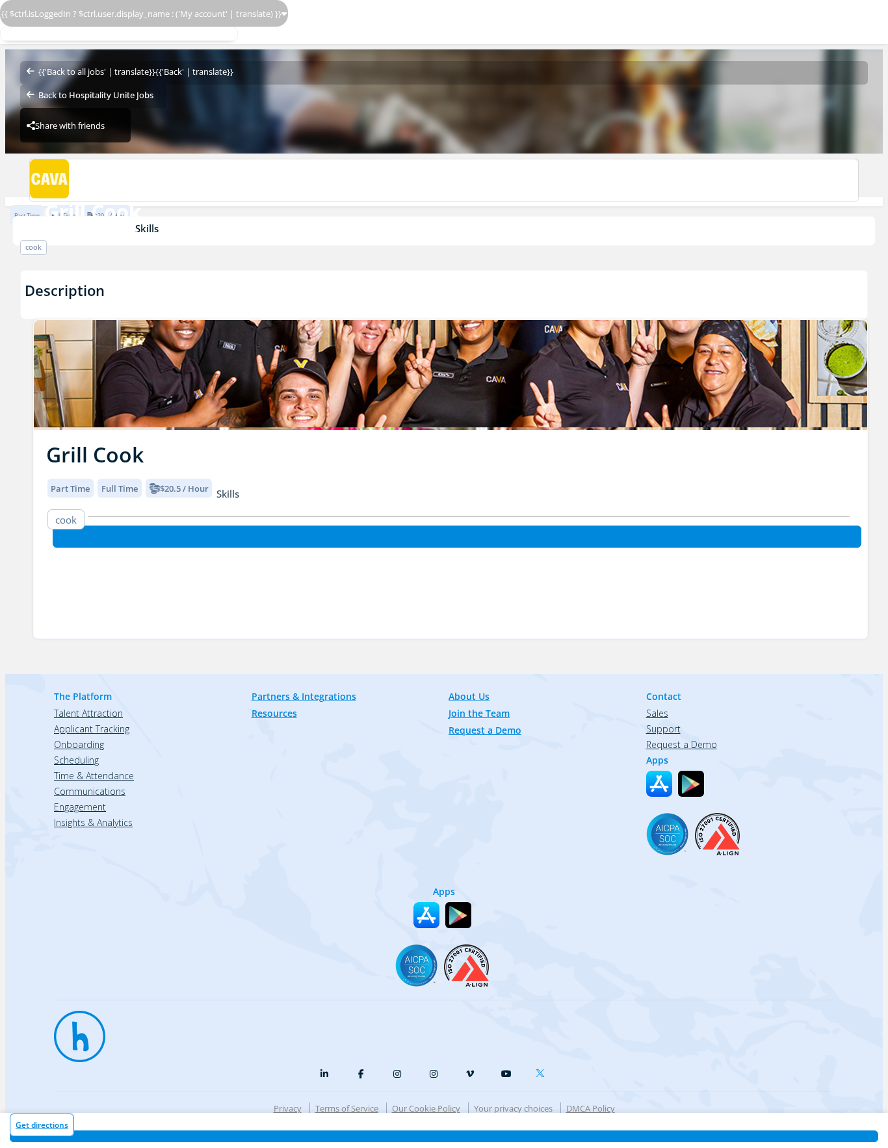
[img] (450, 375)
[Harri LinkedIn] (324, 1073)
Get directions (42, 1124)
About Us (469, 696)
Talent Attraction (88, 713)
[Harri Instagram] (397, 1073)
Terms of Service (346, 1108)
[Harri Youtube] (506, 1073)
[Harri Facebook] (360, 1073)
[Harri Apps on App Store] (659, 784)
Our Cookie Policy (426, 1108)
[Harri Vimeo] (470, 1073)
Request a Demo (485, 730)
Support (663, 729)
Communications (89, 791)
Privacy (288, 1108)
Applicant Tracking (91, 729)
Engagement (80, 807)
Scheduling (76, 760)
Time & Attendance (94, 775)
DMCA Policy (590, 1108)
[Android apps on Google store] (691, 784)
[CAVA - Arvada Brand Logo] (443, 180)
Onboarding (79, 744)
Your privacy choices (513, 1108)
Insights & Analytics (93, 822)
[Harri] (73, 1030)
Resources (274, 713)
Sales (657, 713)
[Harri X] (542, 1070)
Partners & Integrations (304, 696)
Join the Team (479, 713)
